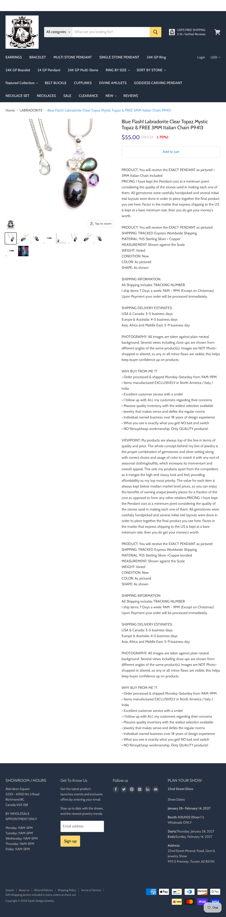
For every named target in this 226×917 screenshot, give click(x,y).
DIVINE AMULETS (112, 83)
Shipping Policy (67, 890)
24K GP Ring (156, 57)
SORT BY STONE (150, 70)
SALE (67, 96)
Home (10, 110)
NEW (109, 96)
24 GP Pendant (49, 70)
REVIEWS (130, 96)
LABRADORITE (31, 110)
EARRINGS (14, 57)
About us (24, 890)
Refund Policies (43, 890)
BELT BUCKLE (55, 83)
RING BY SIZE (116, 70)
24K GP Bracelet (18, 70)
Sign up (70, 841)
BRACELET (37, 57)
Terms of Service (91, 890)
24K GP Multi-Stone (83, 70)
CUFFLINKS (83, 83)
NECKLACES (46, 96)
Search (10, 890)
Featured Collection (21, 83)
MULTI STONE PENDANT (72, 57)
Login (201, 57)
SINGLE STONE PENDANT (119, 57)
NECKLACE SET (17, 96)
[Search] (155, 32)
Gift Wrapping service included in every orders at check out (41, 894)
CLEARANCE (88, 96)
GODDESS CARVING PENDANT (158, 83)
